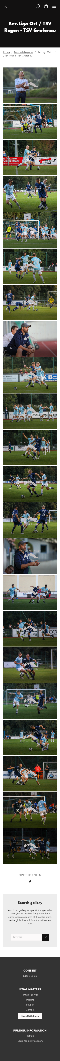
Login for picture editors (30, 1041)
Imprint (30, 1000)
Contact (30, 1010)
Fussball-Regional (23, 52)
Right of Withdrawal (30, 1016)
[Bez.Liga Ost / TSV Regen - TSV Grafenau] (30, 85)
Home (6, 52)
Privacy (30, 1005)
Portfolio (30, 1036)
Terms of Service (30, 995)
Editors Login (30, 976)
